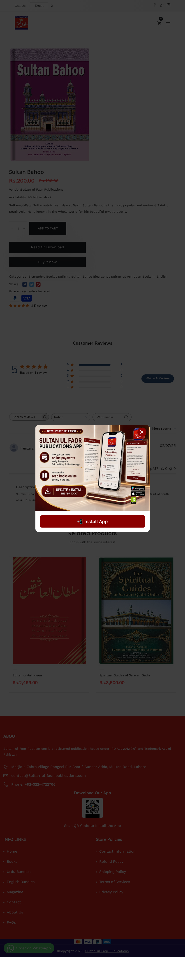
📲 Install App (92, 521)
